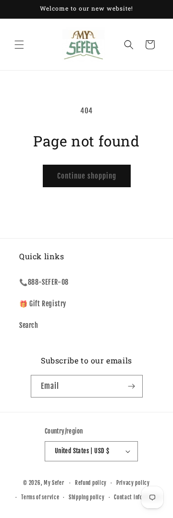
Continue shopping (86, 176)
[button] (19, 44)
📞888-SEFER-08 (44, 282)
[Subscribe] (131, 386)
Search (28, 325)
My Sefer (54, 483)
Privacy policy (133, 483)
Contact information (137, 497)
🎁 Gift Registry (42, 304)
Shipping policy (87, 497)
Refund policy (91, 483)
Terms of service (40, 497)
